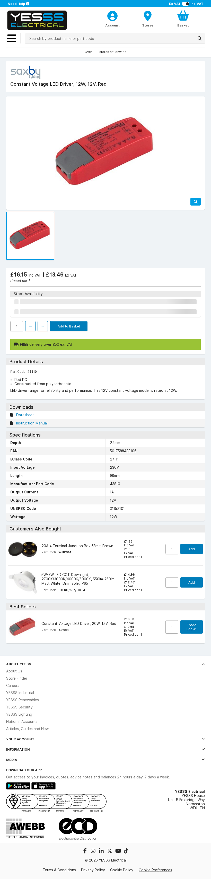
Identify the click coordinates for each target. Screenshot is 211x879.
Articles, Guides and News (28, 729)
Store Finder (16, 678)
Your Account (20, 739)
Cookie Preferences (155, 870)
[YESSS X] (110, 851)
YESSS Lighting (19, 714)
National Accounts (22, 722)
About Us (14, 671)
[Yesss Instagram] (94, 851)
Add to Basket (69, 326)
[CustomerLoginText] (112, 15)
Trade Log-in (192, 627)
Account (112, 25)
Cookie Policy (121, 870)
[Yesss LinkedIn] (102, 851)
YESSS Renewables (22, 700)
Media (11, 760)
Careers (12, 685)
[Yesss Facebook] (85, 851)
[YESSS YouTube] (118, 851)
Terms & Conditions (59, 870)
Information (18, 749)
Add (191, 549)
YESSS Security (19, 707)
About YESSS (18, 664)
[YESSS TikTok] (126, 851)
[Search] (200, 38)
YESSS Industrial (20, 693)
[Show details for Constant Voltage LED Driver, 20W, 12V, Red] (22, 627)
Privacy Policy (93, 870)
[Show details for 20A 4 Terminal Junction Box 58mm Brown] (22, 549)
